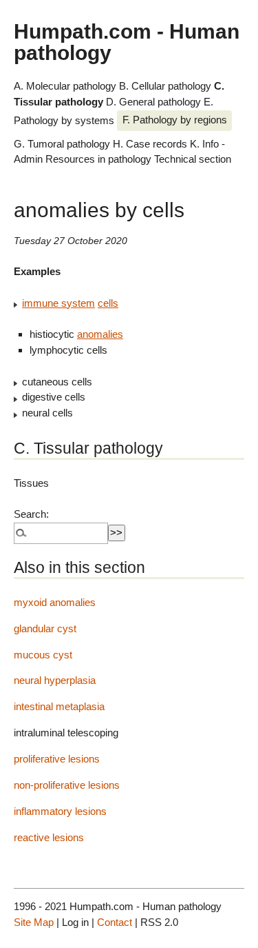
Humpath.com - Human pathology (126, 41)
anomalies (100, 334)
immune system (58, 303)
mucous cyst (43, 654)
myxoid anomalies (55, 602)
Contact (114, 922)
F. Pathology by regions (174, 119)
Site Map (34, 922)
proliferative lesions (57, 759)
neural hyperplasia (55, 680)
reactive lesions (49, 837)
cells (108, 303)
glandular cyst (45, 628)
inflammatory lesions (60, 811)
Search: (31, 514)
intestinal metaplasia (59, 706)
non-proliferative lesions (67, 785)
